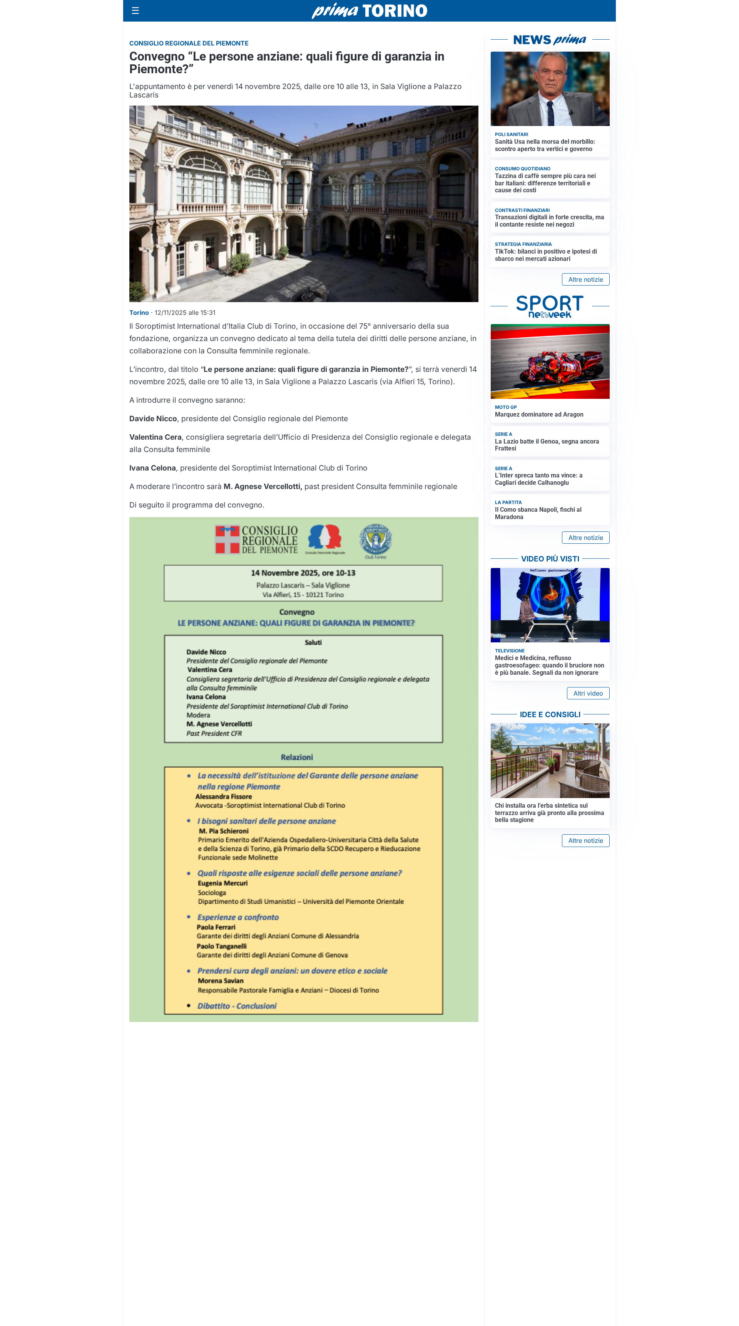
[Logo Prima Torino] (369, 11)
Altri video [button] (588, 693)
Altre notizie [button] (585, 279)
